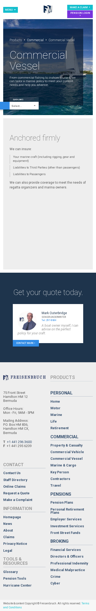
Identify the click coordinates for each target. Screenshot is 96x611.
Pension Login (80, 12)
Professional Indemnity (69, 563)
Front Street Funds (65, 533)
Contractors (60, 479)
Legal (7, 551)
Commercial (35, 40)
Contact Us (12, 473)
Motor (55, 408)
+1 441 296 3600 (19, 442)
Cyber (55, 583)
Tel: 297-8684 (49, 320)
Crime (55, 577)
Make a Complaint (17, 500)
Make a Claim (79, 7)
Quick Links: (18, 99)
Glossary (10, 572)
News (7, 524)
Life (53, 421)
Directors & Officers (66, 556)
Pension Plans (61, 502)
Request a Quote (16, 493)
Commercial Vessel (66, 459)
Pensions (60, 494)
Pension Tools (14, 578)
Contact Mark (25, 343)
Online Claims (14, 486)
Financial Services (65, 550)
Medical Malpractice (67, 570)
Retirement (59, 428)
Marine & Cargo (63, 465)
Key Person (59, 472)
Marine (56, 415)
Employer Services (66, 519)
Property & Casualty (66, 445)
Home (55, 401)
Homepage (12, 517)
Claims (8, 537)
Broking (59, 541)
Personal (61, 392)
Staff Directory (15, 480)
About (8, 530)
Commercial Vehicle (67, 452)
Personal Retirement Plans (67, 511)
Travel (55, 485)
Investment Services (67, 526)
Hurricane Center (17, 585)
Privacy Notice (15, 544)
